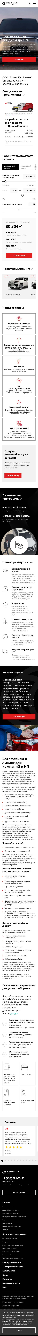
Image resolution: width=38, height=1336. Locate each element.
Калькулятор (8, 1271)
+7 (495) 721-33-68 (13, 1178)
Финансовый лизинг (9, 1239)
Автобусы (5, 1230)
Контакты (7, 1279)
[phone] (29, 3)
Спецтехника (7, 1223)
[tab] (3, 65)
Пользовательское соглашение (13, 1302)
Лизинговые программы (14, 1234)
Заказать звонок (19, 1192)
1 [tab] (2, 1161)
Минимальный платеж (26, 167)
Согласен (19, 1330)
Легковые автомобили (10, 1213)
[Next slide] (35, 167)
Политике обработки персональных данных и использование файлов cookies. (16, 1324)
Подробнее (19, 59)
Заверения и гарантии (10, 1306)
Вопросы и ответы (11, 1283)
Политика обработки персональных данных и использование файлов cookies (18, 1297)
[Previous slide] (2, 167)
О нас (5, 1275)
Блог (4, 1287)
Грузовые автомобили (10, 1220)
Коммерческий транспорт (11, 1226)
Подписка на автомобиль (11, 1252)
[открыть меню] (34, 3)
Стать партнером (19, 717)
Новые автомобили (9, 1207)
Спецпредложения (11, 1262)
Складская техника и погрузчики (14, 1217)
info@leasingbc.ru (8, 1182)
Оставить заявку (19, 255)
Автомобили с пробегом (10, 1210)
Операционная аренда (10, 1242)
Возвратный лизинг (9, 1255)
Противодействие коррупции (12, 1309)
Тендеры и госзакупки (13, 1266)
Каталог (6, 1202)
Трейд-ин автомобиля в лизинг (13, 1258)
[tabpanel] (19, 1141)
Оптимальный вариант (9, 167)
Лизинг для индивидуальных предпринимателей (12, 1246)
